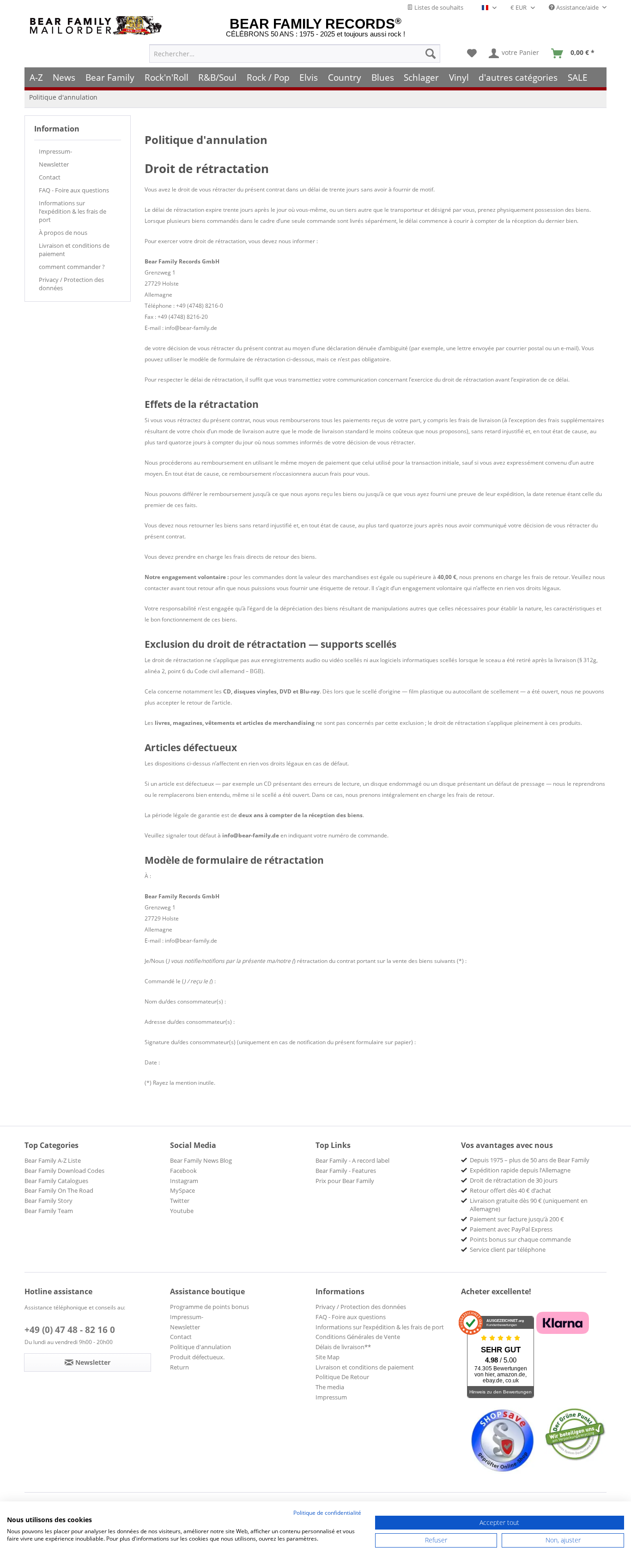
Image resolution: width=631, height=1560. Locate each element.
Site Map (328, 1357)
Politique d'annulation (200, 1347)
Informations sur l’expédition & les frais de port (72, 211)
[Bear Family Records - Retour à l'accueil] (97, 25)
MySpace (182, 1190)
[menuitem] (294, 53)
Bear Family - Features (346, 1170)
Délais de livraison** (343, 1347)
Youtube (182, 1211)
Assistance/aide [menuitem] (577, 7)
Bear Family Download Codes (64, 1170)
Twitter (179, 1200)
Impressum (331, 1397)
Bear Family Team (48, 1211)
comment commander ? (72, 267)
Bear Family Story (48, 1200)
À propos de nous (63, 232)
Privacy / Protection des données (71, 283)
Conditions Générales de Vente (358, 1337)
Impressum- (55, 151)
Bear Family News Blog (201, 1160)
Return (179, 1367)
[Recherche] (430, 53)
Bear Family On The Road (58, 1190)
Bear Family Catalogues (56, 1181)
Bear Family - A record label (352, 1160)
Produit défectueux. (197, 1357)
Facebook (183, 1170)
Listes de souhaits (438, 7)
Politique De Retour (342, 1377)
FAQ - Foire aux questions (74, 190)
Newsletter (54, 164)
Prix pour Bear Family (345, 1181)
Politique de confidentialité (327, 1513)
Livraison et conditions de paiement (74, 249)
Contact (50, 177)
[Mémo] (471, 53)
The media (330, 1387)
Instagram (184, 1181)
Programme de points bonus (209, 1307)
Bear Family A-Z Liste (52, 1160)
